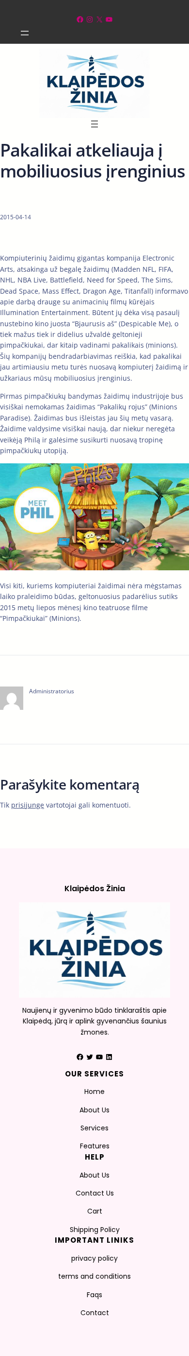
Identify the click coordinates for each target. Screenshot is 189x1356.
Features (95, 1146)
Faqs (94, 1295)
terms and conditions (94, 1276)
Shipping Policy (95, 1229)
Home (94, 1091)
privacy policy (94, 1258)
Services (94, 1128)
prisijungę (27, 805)
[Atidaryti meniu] (25, 33)
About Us (94, 1110)
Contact (94, 1313)
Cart (94, 1211)
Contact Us (95, 1193)
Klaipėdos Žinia (94, 888)
